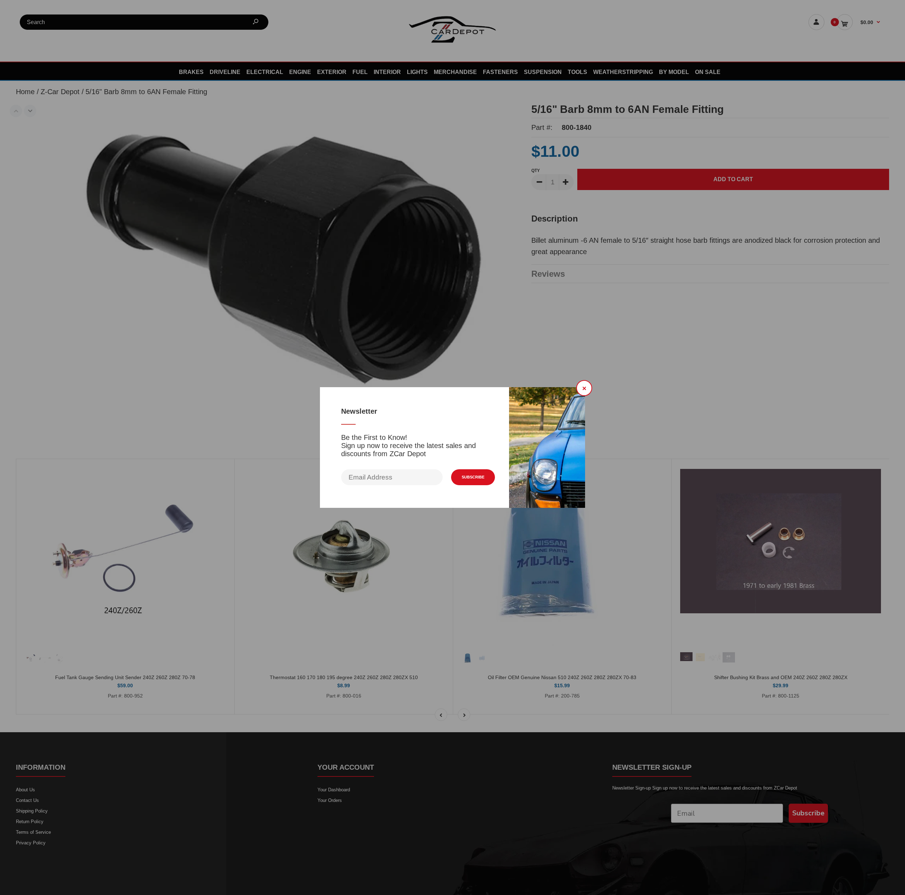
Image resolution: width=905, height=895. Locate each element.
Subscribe (473, 477)
